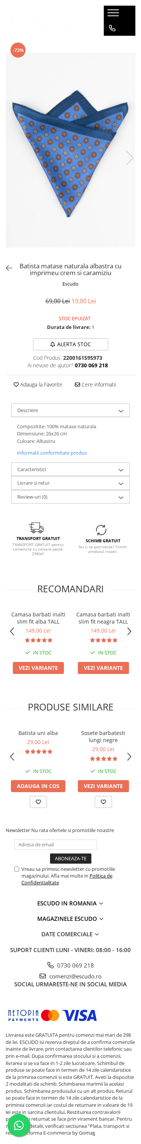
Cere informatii (98, 384)
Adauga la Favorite (40, 384)
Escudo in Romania (67, 903)
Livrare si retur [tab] (33, 482)
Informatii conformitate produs (52, 452)
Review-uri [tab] (32, 496)
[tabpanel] (70, 150)
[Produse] (114, 15)
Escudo (70, 283)
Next (129, 158)
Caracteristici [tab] (31, 469)
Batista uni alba (38, 732)
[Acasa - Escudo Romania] (48, 20)
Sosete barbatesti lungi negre (103, 736)
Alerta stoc (74, 344)
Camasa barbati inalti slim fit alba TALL (38, 618)
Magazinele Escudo (68, 918)
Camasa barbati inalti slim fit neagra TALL (103, 618)
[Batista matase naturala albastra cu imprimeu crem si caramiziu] (70, 150)
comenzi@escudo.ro (75, 976)
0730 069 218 (75, 965)
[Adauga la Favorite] (38, 802)
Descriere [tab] (27, 410)
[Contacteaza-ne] (112, 28)
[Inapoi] (5, 268)
